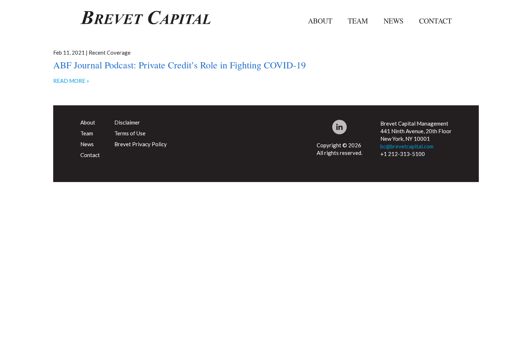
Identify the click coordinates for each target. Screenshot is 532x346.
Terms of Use (129, 133)
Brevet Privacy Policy (140, 144)
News (394, 21)
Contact (435, 21)
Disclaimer (127, 122)
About (320, 21)
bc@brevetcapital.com (407, 146)
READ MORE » (71, 80)
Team (358, 21)
